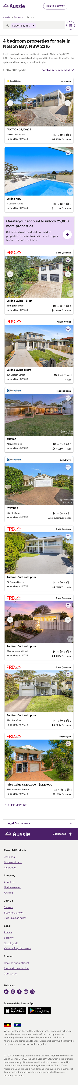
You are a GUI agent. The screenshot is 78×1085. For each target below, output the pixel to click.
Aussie (6, 17)
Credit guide (11, 943)
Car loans (9, 856)
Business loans (13, 862)
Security (8, 937)
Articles (8, 892)
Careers (8, 907)
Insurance (10, 867)
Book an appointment (16, 962)
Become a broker (13, 912)
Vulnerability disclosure (17, 948)
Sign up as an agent (15, 917)
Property (18, 17)
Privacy (8, 932)
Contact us (10, 973)
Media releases (12, 887)
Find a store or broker (16, 968)
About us (9, 882)
